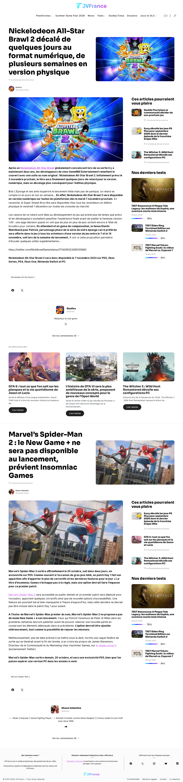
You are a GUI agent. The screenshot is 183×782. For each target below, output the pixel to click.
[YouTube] (166, 763)
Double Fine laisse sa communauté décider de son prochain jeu (158, 113)
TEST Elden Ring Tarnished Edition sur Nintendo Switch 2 (157, 228)
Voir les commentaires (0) (64, 335)
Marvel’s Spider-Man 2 (22, 594)
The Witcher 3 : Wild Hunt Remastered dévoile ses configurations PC (158, 155)
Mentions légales (149, 779)
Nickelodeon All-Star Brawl (37, 167)
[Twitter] (142, 763)
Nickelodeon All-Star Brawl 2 (22, 277)
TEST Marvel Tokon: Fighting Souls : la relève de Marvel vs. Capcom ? (159, 248)
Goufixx (18, 87)
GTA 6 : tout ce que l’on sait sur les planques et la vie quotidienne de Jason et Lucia (33, 390)
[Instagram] (154, 763)
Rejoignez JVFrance (75, 761)
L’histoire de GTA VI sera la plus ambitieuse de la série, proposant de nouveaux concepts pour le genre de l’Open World (90, 391)
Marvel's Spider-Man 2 (20, 677)
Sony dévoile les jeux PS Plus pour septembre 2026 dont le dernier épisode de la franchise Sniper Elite (158, 133)
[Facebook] (131, 763)
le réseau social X (106, 645)
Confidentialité (133, 779)
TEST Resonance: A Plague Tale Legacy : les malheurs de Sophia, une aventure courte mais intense (153, 208)
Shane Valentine (22, 490)
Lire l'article (17, 410)
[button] (167, 16)
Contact (163, 779)
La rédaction (174, 779)
